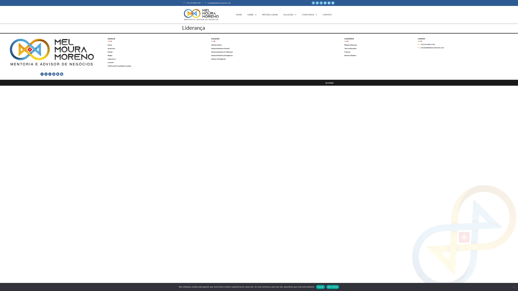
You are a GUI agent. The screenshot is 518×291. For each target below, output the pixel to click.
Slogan (110, 55)
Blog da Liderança (350, 45)
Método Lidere (270, 15)
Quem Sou (111, 48)
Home (239, 15)
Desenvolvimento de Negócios (222, 55)
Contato (327, 15)
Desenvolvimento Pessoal (220, 48)
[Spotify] (333, 3)
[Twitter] (325, 3)
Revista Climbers (350, 55)
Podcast (347, 52)
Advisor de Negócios (218, 59)
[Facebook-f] (313, 3)
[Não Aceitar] (513, 287)
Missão (110, 52)
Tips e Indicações (350, 48)
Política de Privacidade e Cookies (119, 66)
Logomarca (112, 59)
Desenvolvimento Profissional (222, 52)
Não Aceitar (333, 287)
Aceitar (320, 287)
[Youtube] (329, 3)
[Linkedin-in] (317, 3)
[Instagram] (321, 3)
